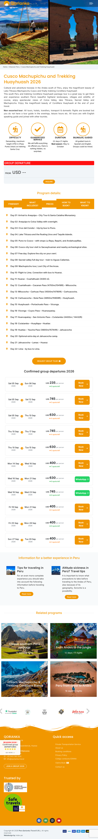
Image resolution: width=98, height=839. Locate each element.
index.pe (19, 835)
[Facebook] (39, 820)
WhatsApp (81, 479)
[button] (2, 32)
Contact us (59, 767)
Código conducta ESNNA (66, 759)
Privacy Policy (61, 755)
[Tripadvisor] (45, 820)
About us (59, 748)
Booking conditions (63, 751)
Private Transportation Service (68, 744)
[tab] (13, 204)
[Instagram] (52, 820)
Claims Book (60, 763)
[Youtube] (59, 820)
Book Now (81, 384)
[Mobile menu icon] (91, 3)
